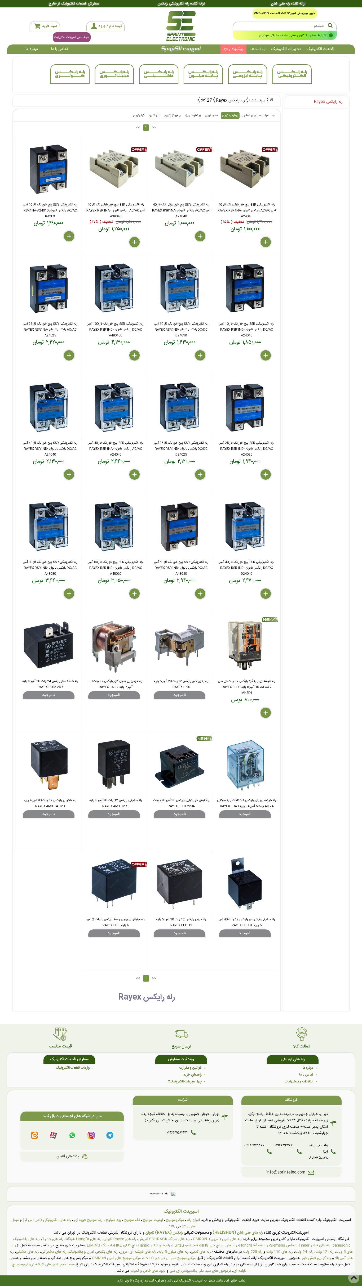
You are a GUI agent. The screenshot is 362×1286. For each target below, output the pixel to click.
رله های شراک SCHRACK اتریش (164, 1239)
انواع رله (193, 1220)
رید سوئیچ (113, 1220)
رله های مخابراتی (54, 1252)
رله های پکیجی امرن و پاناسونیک (93, 1252)
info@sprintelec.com (285, 1172)
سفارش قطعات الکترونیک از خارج (73, 4)
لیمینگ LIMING (99, 1245)
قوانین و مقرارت (190, 1068)
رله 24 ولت (304, 1252)
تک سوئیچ (132, 1220)
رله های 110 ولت (279, 1252)
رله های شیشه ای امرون (138, 1252)
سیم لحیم (67, 1264)
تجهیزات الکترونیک (286, 49)
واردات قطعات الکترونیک (73, 1068)
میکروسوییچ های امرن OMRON (116, 1258)
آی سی (175, 1271)
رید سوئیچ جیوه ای (88, 1220)
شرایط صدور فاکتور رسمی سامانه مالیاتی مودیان (292, 35)
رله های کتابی (201, 1252)
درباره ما (31, 49)
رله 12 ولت (324, 1252)
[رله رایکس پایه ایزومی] (247, 74)
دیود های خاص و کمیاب (148, 1271)
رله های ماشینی (27, 1252)
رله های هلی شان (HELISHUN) (238, 1233)
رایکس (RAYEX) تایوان (164, 1233)
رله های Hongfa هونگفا (83, 1239)
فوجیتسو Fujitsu (185, 1245)
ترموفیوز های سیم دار (215, 1271)
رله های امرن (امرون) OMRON (217, 1239)
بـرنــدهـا (257, 49)
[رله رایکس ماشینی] (158, 74)
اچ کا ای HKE (124, 1245)
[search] (285, 26)
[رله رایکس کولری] (70, 74)
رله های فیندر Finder (314, 1245)
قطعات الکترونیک (320, 49)
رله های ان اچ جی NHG (218, 1245)
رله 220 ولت (252, 1252)
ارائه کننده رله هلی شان (288, 4)
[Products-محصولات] (272, 100)
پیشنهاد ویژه (233, 49)
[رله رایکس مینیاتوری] (114, 74)
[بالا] (353, 1277)
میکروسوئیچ (175, 1220)
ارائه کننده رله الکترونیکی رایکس (181, 4)
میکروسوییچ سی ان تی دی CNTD (169, 1258)
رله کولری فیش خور (316, 1258)
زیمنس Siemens (283, 1245)
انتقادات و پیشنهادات (299, 1082)
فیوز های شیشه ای (44, 1264)
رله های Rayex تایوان (120, 1239)
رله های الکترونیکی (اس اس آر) (47, 1220)
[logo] (181, 26)
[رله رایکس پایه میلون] (203, 74)
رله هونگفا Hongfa (253, 1245)
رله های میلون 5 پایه (173, 1252)
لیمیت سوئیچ (153, 1220)
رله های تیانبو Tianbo (153, 1245)
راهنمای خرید (192, 1075)
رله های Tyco (52, 1239)
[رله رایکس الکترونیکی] (292, 74)
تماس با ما (59, 49)
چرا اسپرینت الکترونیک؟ (185, 1082)
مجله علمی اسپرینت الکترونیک (71, 37)
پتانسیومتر (189, 1271)
